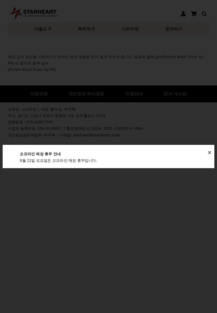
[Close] (209, 152)
